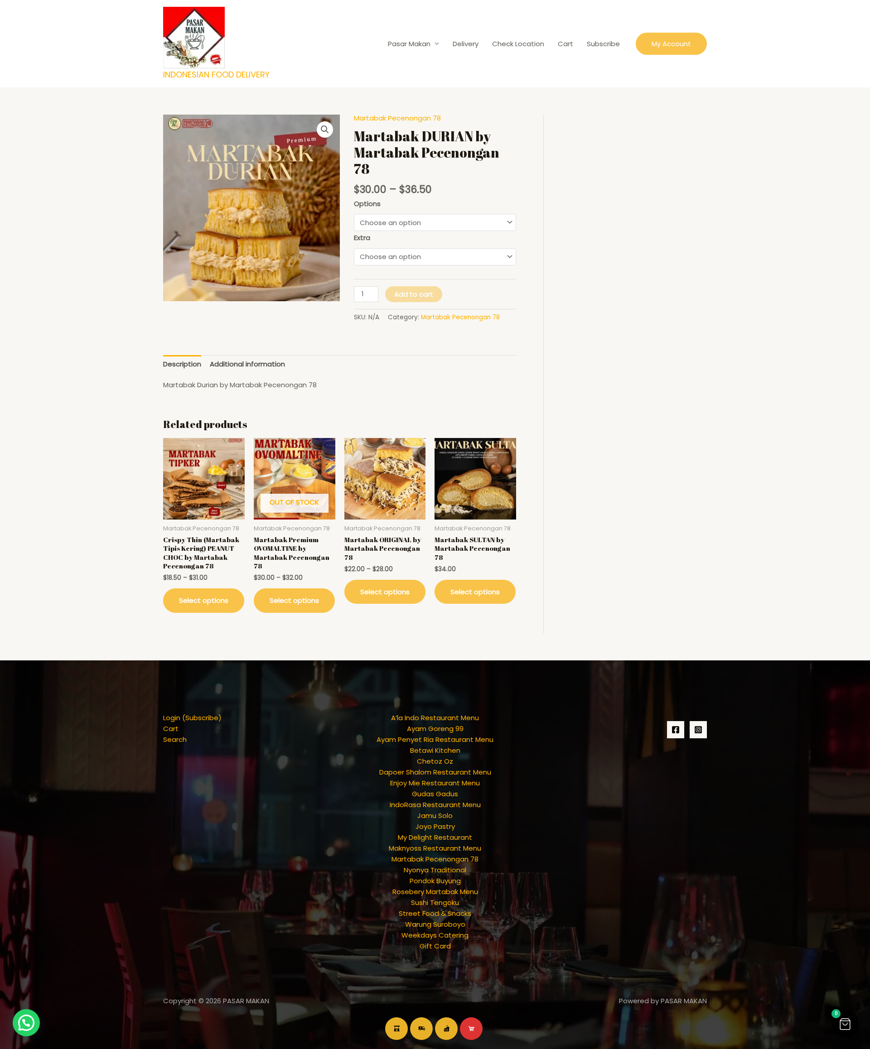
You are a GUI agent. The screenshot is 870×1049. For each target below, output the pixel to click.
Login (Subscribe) (192, 717)
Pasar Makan (409, 43)
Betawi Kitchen (435, 750)
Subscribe (603, 43)
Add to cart (413, 294)
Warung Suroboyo (435, 924)
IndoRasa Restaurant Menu (435, 804)
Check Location (518, 43)
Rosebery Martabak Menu (435, 891)
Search (175, 739)
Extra (362, 237)
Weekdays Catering (435, 935)
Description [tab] (182, 364)
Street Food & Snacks (435, 913)
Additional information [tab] (247, 364)
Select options (203, 600)
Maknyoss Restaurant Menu (435, 848)
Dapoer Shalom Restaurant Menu (435, 772)
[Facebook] (675, 729)
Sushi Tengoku (435, 902)
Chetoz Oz (435, 761)
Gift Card (435, 946)
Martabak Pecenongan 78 (397, 118)
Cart (565, 43)
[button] (671, 44)
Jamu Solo (435, 815)
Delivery (465, 43)
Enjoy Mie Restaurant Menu (435, 783)
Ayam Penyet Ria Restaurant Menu (435, 739)
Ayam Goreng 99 (435, 728)
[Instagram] (698, 729)
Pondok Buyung (435, 880)
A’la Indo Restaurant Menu (435, 717)
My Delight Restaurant (435, 837)
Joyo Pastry (435, 826)
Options (367, 203)
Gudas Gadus (435, 794)
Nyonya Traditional (435, 870)
